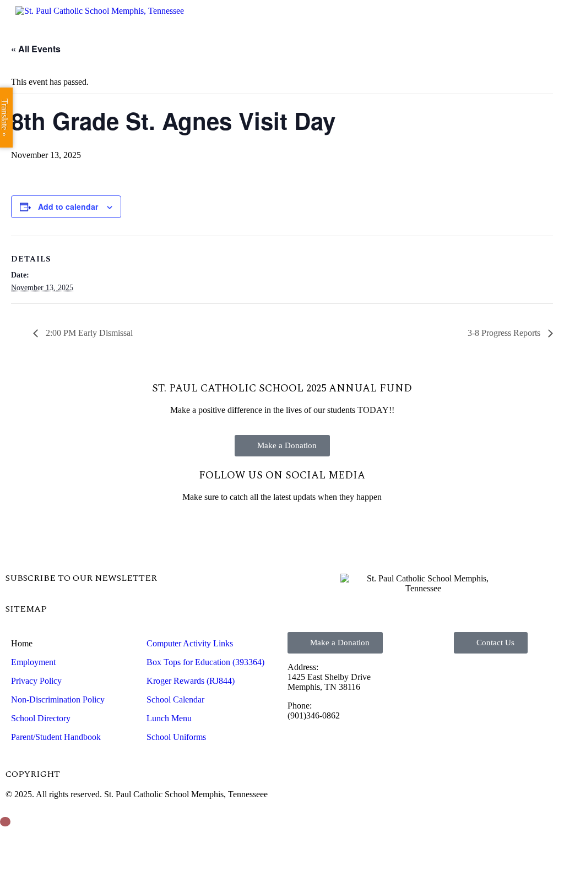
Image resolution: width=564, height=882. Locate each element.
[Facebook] (19, 535)
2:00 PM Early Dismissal (88, 332)
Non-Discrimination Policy (58, 699)
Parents (387, 63)
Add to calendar (68, 206)
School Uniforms (176, 737)
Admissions (301, 63)
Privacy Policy (36, 680)
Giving (459, 63)
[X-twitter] (49, 535)
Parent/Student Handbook (56, 737)
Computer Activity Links (190, 643)
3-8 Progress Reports (505, 332)
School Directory (40, 718)
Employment (33, 662)
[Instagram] (79, 535)
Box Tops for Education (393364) (205, 662)
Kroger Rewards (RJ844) (191, 680)
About (219, 63)
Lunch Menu (169, 718)
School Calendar (175, 699)
